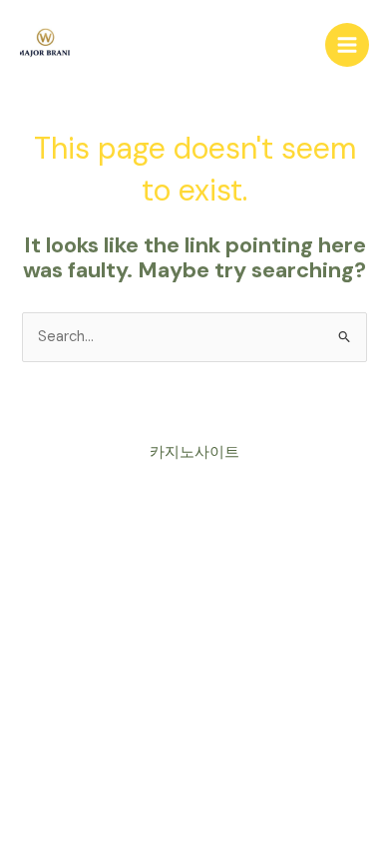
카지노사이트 (194, 452)
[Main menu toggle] (347, 45)
